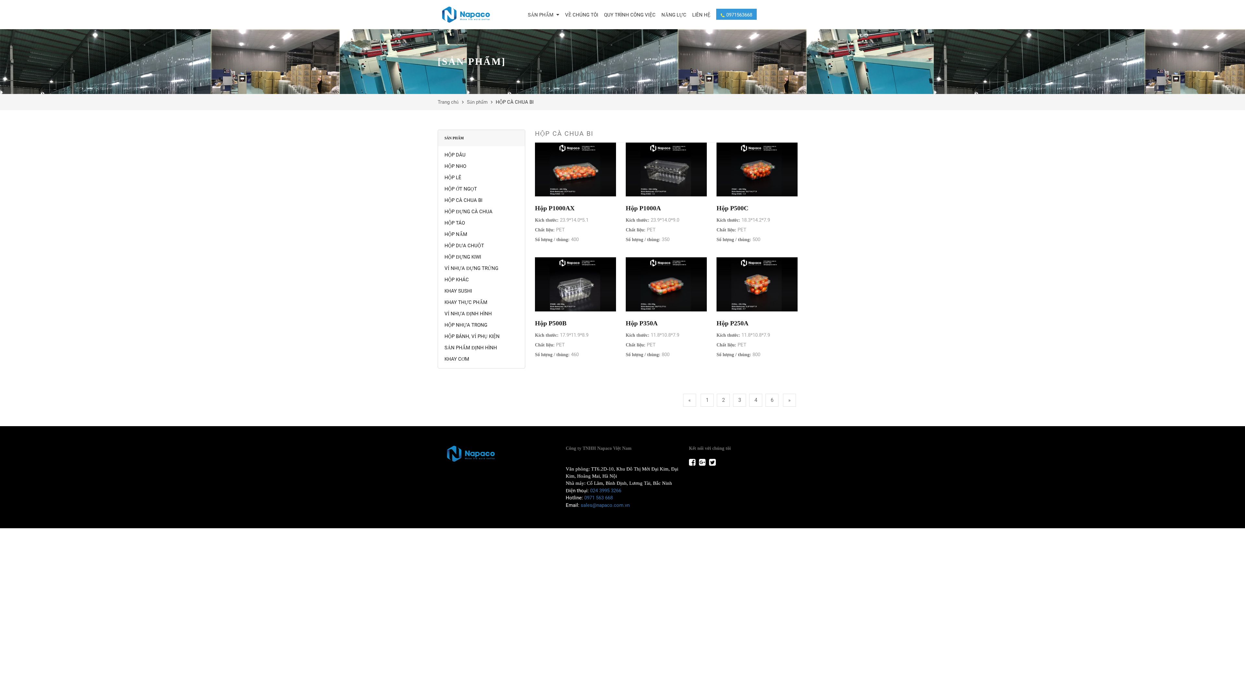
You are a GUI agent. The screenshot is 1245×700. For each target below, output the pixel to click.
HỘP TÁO (455, 223)
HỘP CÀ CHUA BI (463, 200)
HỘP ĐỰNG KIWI (463, 257)
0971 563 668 (598, 498)
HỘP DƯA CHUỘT (464, 246)
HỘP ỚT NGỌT (461, 189)
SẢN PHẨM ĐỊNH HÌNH (471, 348)
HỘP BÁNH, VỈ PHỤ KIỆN (472, 336)
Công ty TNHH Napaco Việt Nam (599, 448)
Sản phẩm (477, 102)
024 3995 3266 (605, 491)
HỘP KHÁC (457, 280)
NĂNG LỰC (673, 15)
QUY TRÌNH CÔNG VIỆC (630, 15)
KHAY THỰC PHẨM (466, 302)
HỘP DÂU (455, 155)
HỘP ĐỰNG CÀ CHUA (468, 212)
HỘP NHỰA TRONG (466, 325)
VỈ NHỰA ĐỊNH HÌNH (468, 314)
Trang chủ (448, 102)
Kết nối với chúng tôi (710, 448)
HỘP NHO (455, 166)
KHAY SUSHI (458, 291)
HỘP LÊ (453, 178)
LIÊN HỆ (701, 15)
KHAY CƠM (457, 359)
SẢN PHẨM (541, 15)
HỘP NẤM (456, 234)
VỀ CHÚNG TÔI (581, 15)
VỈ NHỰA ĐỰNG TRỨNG (471, 268)
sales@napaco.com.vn (605, 505)
